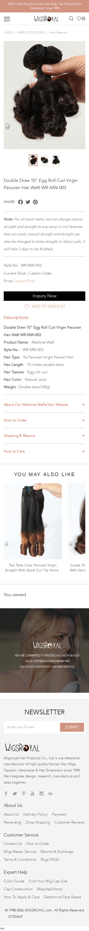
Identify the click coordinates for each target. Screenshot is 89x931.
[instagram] (41, 794)
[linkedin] (50, 794)
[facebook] (6, 794)
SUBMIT (72, 727)
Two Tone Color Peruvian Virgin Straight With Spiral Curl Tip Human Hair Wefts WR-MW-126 (33, 570)
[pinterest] (24, 794)
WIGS (9, 32)
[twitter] (15, 794)
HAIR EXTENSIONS (31, 32)
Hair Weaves (58, 32)
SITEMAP (15, 917)
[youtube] (32, 794)
